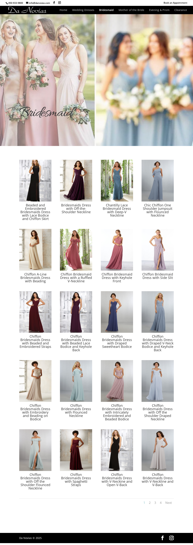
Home (63, 10)
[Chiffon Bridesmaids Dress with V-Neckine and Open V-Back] (117, 470)
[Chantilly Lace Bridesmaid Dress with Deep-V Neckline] (117, 200)
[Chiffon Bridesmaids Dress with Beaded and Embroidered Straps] (35, 331)
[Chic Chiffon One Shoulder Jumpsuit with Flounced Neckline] (158, 200)
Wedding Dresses (83, 10)
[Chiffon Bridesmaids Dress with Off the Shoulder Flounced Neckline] (35, 470)
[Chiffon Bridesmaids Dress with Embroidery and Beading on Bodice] (35, 401)
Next (168, 503)
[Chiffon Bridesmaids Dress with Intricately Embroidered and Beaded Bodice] (117, 401)
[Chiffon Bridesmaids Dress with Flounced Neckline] (76, 401)
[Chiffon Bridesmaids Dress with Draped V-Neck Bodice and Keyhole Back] (158, 331)
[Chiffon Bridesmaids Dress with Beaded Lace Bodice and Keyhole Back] (76, 331)
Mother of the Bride (131, 10)
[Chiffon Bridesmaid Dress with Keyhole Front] (117, 269)
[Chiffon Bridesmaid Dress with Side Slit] (158, 269)
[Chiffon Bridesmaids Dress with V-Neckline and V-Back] (158, 470)
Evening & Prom (159, 10)
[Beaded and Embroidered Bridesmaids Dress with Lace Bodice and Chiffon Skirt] (35, 200)
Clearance (180, 10)
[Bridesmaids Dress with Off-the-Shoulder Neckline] (76, 200)
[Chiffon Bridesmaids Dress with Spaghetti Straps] (76, 470)
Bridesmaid (106, 10)
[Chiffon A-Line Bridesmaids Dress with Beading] (35, 269)
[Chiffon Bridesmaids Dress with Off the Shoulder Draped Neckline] (158, 401)
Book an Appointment (175, 3)
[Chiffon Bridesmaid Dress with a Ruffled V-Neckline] (76, 269)
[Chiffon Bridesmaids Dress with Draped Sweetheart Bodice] (117, 331)
